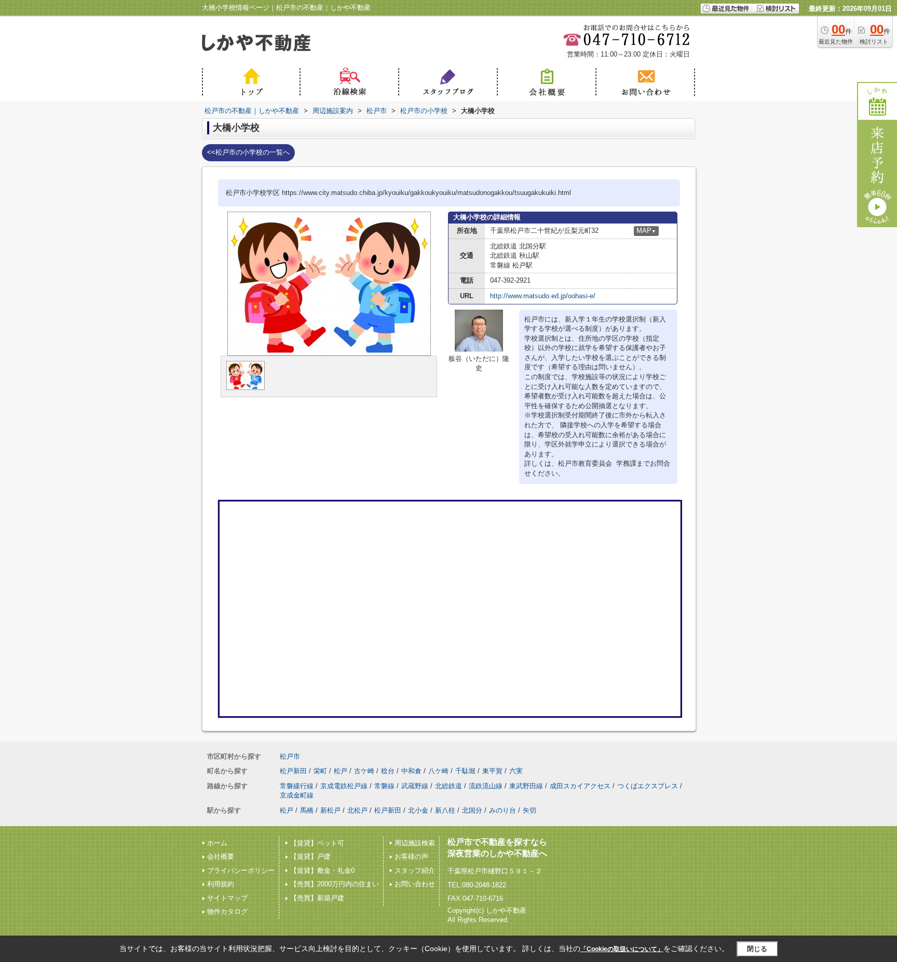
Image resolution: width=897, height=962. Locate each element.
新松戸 (330, 810)
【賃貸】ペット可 (317, 843)
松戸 (340, 771)
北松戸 (357, 810)
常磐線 (384, 786)
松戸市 (290, 756)
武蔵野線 (414, 786)
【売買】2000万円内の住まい (334, 884)
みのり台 (502, 810)
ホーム (217, 843)
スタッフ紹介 (415, 870)
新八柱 (445, 810)
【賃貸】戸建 (310, 856)
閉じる (757, 949)
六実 (516, 771)
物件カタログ (227, 911)
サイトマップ (227, 898)
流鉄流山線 (485, 786)
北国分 (472, 810)
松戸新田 (293, 771)
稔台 (388, 771)
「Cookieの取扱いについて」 (621, 949)
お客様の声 (411, 856)
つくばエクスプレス (647, 786)
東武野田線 (526, 786)
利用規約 (220, 884)
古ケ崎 (364, 771)
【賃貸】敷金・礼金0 (322, 870)
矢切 (529, 810)
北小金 (418, 810)
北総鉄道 (448, 786)
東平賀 (492, 771)
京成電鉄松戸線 (344, 786)
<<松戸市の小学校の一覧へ (248, 152)
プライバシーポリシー (241, 870)
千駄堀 (465, 771)
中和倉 (411, 771)
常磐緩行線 (297, 786)
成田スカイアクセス (580, 786)
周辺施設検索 (415, 843)
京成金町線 (297, 795)
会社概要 (220, 856)
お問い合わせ (415, 884)
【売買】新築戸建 (317, 898)
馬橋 (307, 810)
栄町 (320, 771)
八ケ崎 (438, 771)
